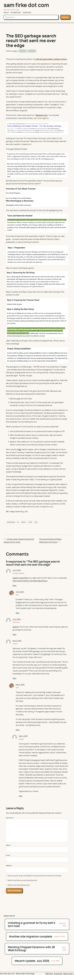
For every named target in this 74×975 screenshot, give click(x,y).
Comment (10, 818)
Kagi (19, 449)
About (6, 12)
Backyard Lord (41, 115)
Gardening (23, 51)
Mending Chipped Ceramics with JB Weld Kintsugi (31, 948)
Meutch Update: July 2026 (32, 960)
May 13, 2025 (17, 641)
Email (8, 855)
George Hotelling (18, 573)
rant (35, 522)
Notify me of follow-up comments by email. (22, 880)
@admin (16, 578)
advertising (11, 522)
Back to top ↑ (68, 973)
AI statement (16, 12)
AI (18, 522)
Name (8, 845)
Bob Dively (16, 622)
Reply (14, 585)
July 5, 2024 (17, 570)
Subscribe (27, 12)
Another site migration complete (30, 936)
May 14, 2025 (23, 736)
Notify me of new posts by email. (19, 885)
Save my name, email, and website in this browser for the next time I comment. (35, 876)
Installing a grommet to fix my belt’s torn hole (31, 924)
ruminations (31, 51)
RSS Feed (49, 973)
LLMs (30, 522)
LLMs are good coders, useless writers (51, 59)
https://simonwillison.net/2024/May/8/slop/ (30, 580)
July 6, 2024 (20, 592)
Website (9, 865)
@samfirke (24, 578)
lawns (23, 522)
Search (65, 17)
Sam (15, 51)
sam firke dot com (26, 5)
